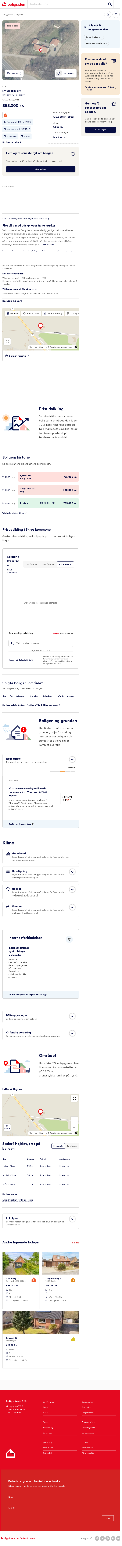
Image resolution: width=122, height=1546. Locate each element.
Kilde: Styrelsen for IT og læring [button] (17, 1199)
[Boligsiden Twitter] (102, 1538)
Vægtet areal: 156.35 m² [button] (18, 129)
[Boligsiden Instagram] (107, 1538)
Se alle (75, 1242)
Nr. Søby (31, 705)
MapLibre (33, 347)
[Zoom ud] (74, 1127)
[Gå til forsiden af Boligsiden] (13, 4)
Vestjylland (7, 14)
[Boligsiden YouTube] (118, 1538)
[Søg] (110, 4)
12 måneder (31, 564)
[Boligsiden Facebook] (97, 1538)
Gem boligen (40, 169)
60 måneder (65, 564)
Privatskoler (72, 1146)
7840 (39, 705)
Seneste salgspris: (61, 112)
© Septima (43, 347)
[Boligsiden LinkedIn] (113, 1538)
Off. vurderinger (60, 132)
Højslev (19, 14)
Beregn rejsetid (17, 355)
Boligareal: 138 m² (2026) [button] (19, 122)
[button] (5, 115)
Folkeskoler (58, 1146)
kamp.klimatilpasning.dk (23, 860)
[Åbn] (72, 759)
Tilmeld (107, 1518)
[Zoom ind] (74, 1120)
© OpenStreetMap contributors (60, 347)
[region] (40, 329)
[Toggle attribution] (76, 347)
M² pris (56, 123)
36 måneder (48, 564)
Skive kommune (50, 705)
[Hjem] (10, 1453)
